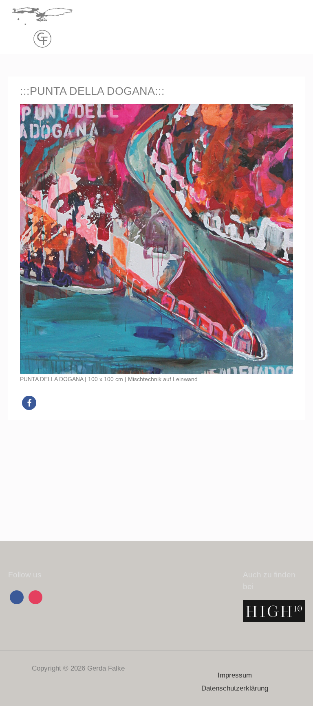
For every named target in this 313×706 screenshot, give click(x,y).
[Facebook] (17, 597)
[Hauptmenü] (296, 27)
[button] (29, 403)
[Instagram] (35, 597)
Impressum (235, 675)
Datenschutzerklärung (234, 688)
